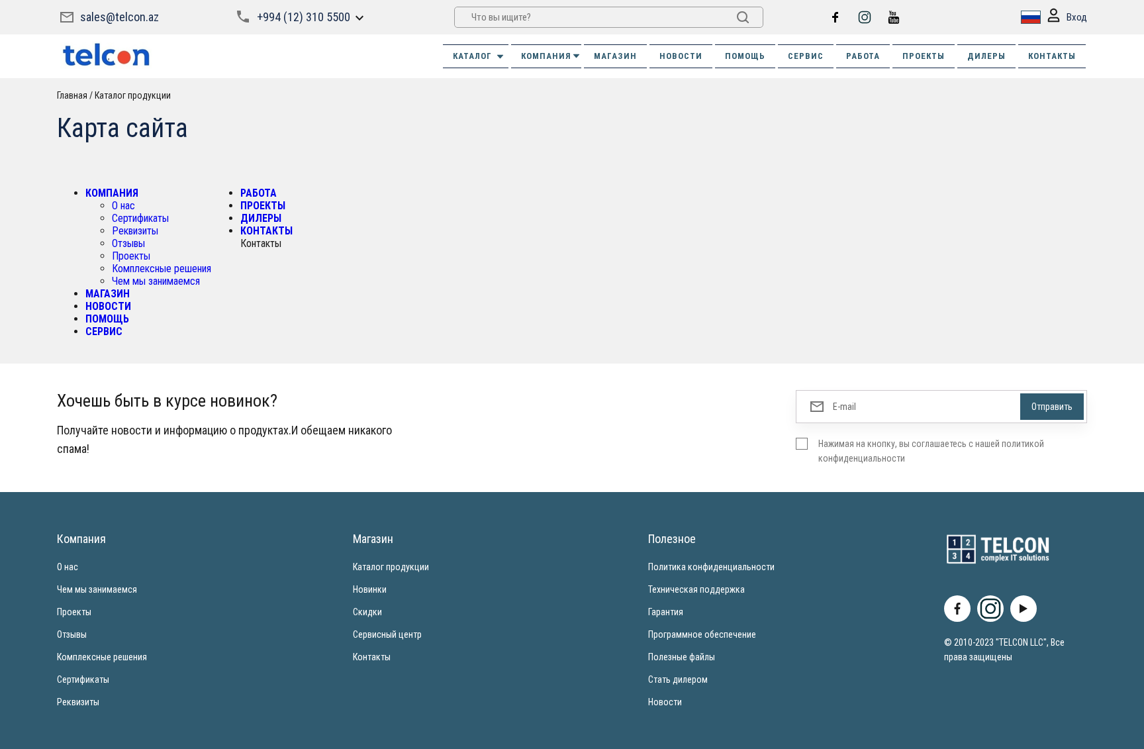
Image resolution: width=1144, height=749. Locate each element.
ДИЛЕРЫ (986, 56)
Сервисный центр (387, 634)
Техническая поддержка (696, 589)
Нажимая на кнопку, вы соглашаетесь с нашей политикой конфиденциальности (931, 451)
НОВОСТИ (680, 56)
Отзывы (128, 243)
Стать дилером (678, 679)
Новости (665, 702)
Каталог (472, 56)
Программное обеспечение (702, 634)
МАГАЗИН (615, 56)
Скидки (367, 612)
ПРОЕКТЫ (923, 56)
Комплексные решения (161, 268)
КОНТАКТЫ (1052, 56)
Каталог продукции (391, 567)
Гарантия (665, 612)
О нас (123, 205)
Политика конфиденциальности (711, 567)
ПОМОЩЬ (745, 56)
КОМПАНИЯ (546, 56)
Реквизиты (135, 231)
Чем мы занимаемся (156, 281)
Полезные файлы (681, 657)
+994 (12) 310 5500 (303, 17)
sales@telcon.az (119, 17)
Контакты (372, 657)
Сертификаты (140, 218)
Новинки (370, 589)
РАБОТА (863, 56)
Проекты (131, 256)
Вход (1077, 17)
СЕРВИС (806, 56)
